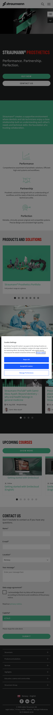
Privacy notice (40, 353)
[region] (26, 357)
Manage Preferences (26, 373)
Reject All (26, 360)
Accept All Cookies (26, 366)
